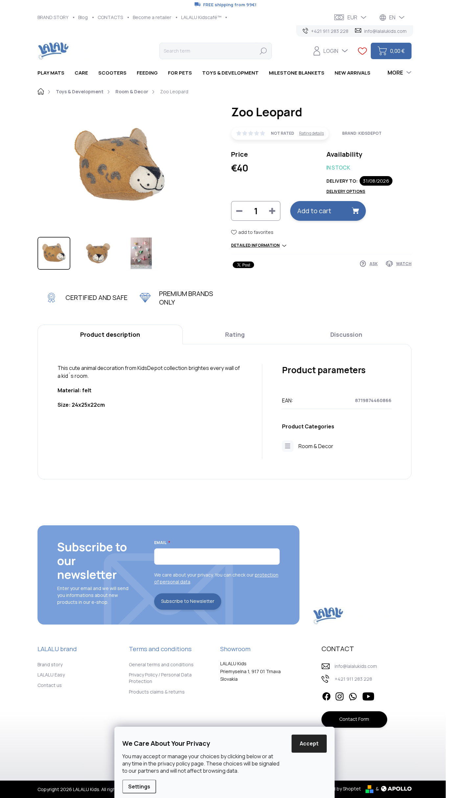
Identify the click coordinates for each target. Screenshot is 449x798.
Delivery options (346, 191)
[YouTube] (368, 695)
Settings (139, 786)
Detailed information (255, 245)
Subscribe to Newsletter (187, 601)
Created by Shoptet (339, 789)
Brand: (362, 133)
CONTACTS (110, 17)
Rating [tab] (235, 334)
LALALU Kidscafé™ (201, 17)
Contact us (49, 685)
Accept (309, 743)
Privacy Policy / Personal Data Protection (160, 678)
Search (263, 51)
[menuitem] (53, 72)
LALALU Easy (51, 675)
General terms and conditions (161, 664)
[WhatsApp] (353, 695)
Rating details (311, 133)
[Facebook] (326, 695)
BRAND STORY (52, 17)
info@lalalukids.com (356, 666)
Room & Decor (315, 446)
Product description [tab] (110, 334)
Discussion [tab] (346, 334)
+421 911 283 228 (353, 679)
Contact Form (354, 719)
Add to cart (314, 210)
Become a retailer (152, 17)
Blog (83, 17)
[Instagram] (339, 695)
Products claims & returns (157, 692)
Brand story (49, 664)
